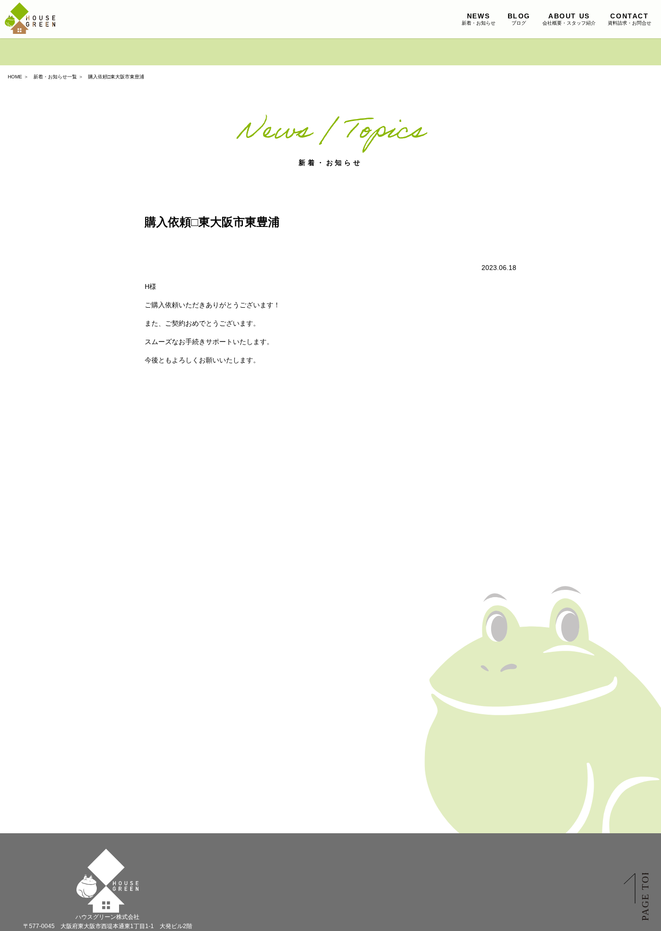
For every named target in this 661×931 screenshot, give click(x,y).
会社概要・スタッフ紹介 (569, 19)
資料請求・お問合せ (629, 19)
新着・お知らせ (479, 19)
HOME (15, 76)
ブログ (519, 19)
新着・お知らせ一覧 (55, 76)
